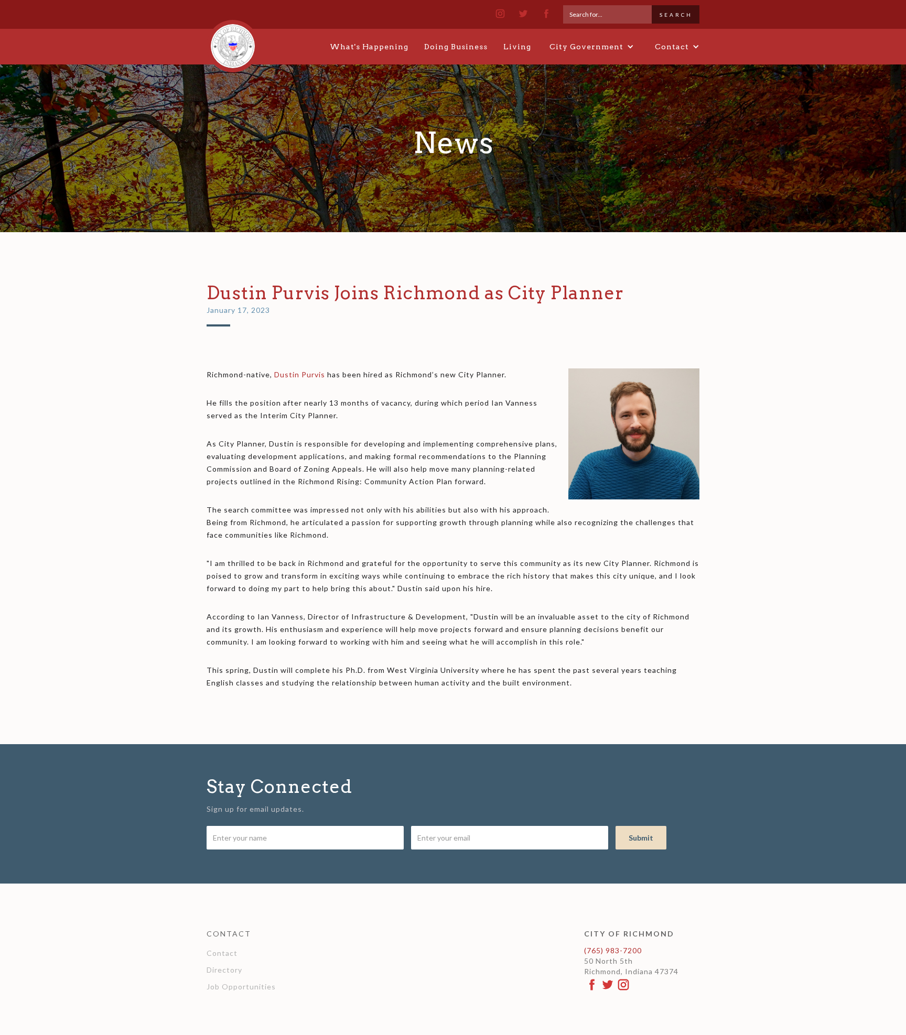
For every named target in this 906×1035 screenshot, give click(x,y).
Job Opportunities (241, 986)
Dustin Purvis (299, 374)
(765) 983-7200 (613, 950)
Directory (224, 969)
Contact (222, 953)
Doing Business (456, 46)
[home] (233, 41)
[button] (591, 46)
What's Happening (369, 46)
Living (517, 46)
